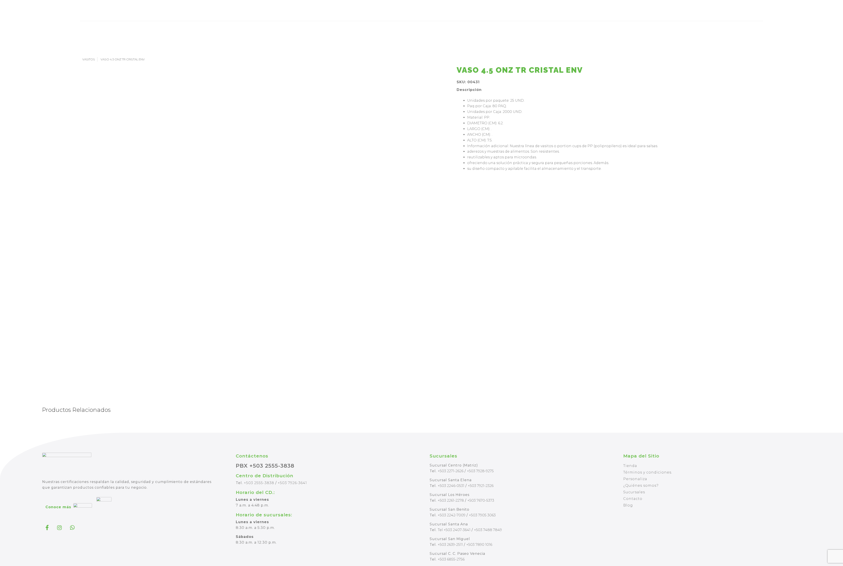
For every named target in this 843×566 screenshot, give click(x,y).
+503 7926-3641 (292, 483)
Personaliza (635, 479)
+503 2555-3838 (259, 483)
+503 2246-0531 (451, 486)
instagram (60, 527)
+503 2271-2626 (450, 471)
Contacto (632, 499)
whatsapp (73, 527)
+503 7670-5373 (480, 500)
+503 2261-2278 (451, 500)
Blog (628, 505)
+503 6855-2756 (451, 559)
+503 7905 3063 (482, 515)
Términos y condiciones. (647, 472)
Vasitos (88, 59)
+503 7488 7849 (488, 530)
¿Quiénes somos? (641, 485)
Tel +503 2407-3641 (454, 530)
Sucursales (634, 492)
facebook (47, 527)
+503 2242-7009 (451, 515)
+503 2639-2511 (450, 544)
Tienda (630, 466)
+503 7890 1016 (479, 544)
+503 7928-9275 (480, 471)
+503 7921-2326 (481, 486)
